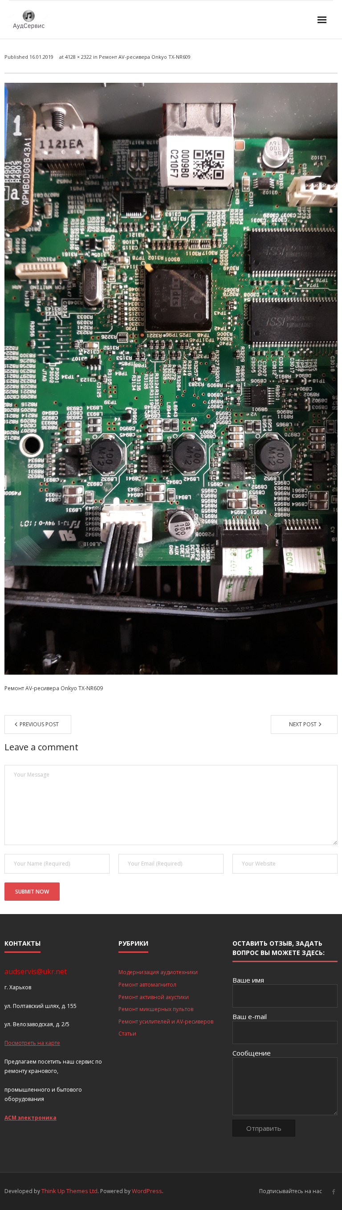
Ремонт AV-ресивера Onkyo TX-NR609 (145, 56)
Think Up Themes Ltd (69, 1191)
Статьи (127, 1033)
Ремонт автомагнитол (147, 984)
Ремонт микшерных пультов (155, 1009)
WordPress (147, 1191)
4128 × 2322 (78, 56)
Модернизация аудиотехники (158, 972)
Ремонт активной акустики (153, 997)
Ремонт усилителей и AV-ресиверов (165, 1021)
